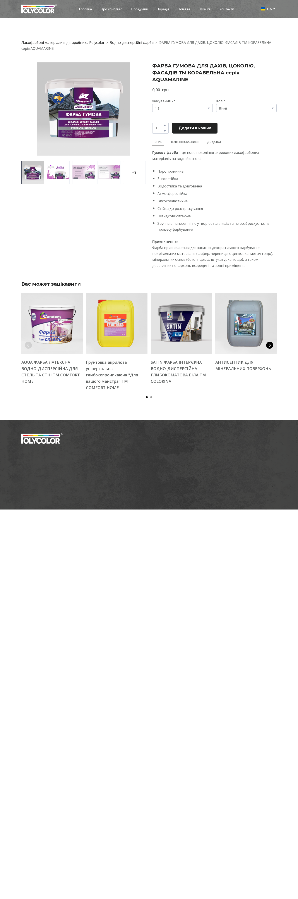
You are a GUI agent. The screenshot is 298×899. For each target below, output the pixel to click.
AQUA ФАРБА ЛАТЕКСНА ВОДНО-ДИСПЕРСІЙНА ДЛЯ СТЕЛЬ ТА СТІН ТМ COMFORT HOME (50, 372)
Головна (85, 9)
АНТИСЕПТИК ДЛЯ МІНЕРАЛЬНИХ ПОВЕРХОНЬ (243, 365)
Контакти (226, 9)
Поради (162, 9)
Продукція (139, 9)
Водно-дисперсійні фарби (132, 42)
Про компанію (111, 9)
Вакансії (205, 9)
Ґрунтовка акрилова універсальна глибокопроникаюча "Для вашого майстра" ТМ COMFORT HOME (112, 375)
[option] (266, 8)
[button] (165, 125)
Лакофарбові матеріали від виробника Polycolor (62, 42)
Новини (184, 9)
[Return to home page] (39, 9)
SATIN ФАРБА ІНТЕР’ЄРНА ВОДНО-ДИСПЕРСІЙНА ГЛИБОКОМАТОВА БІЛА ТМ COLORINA (178, 372)
